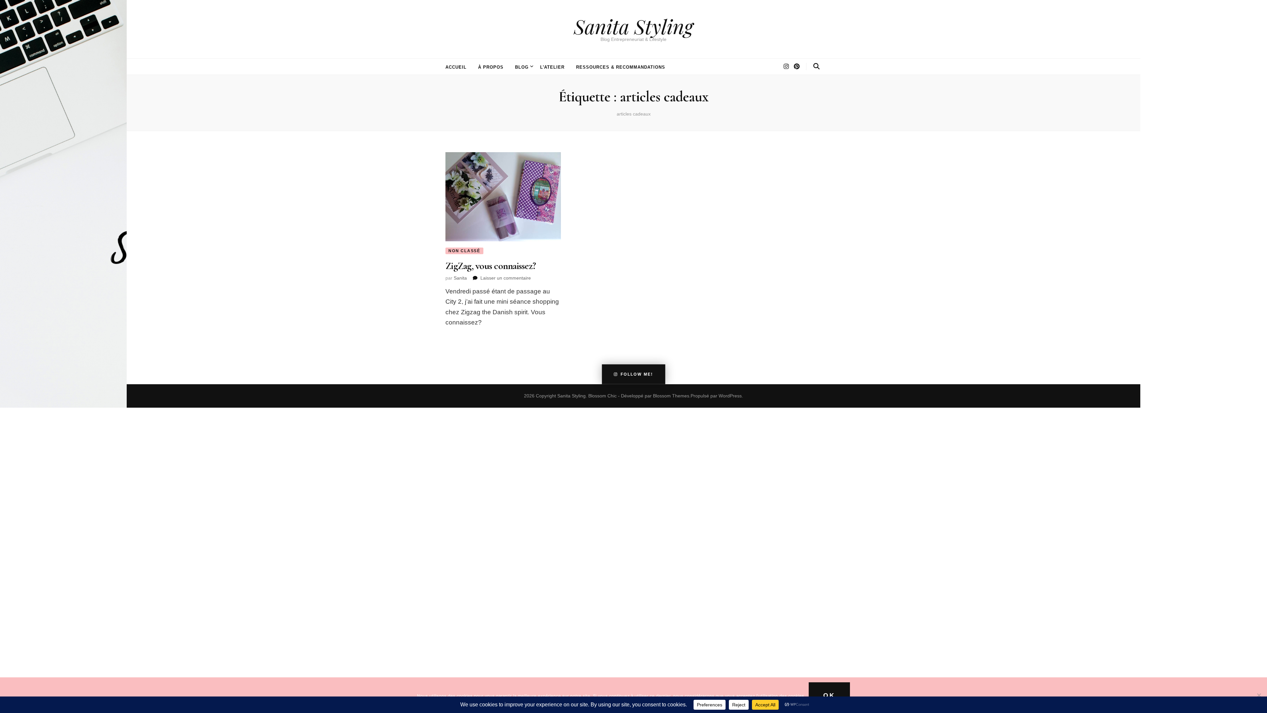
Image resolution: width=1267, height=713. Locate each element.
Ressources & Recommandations (620, 67)
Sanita (460, 278)
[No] (1258, 695)
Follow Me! (637, 374)
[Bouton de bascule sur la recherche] (816, 66)
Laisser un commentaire (505, 278)
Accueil (456, 67)
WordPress (730, 395)
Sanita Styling (633, 26)
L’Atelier (552, 67)
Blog (522, 67)
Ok (829, 695)
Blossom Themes (671, 395)
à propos (491, 67)
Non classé (464, 251)
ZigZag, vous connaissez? (490, 266)
